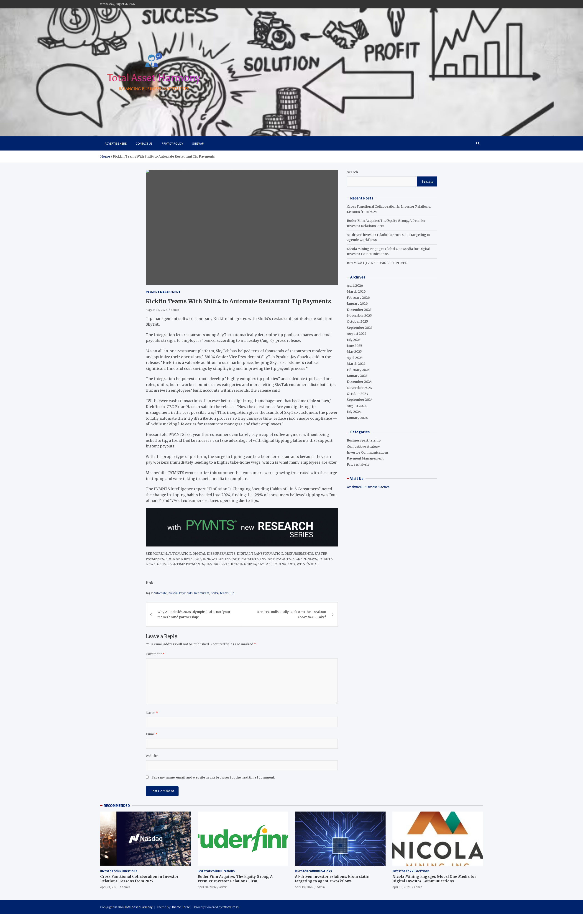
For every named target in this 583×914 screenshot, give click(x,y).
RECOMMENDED (117, 805)
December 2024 (359, 382)
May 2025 (354, 352)
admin (175, 310)
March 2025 (356, 364)
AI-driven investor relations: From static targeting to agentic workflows (332, 878)
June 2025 (354, 346)
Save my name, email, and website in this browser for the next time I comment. (213, 777)
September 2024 (360, 400)
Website (152, 756)
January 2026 (357, 303)
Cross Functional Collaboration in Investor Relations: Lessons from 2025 (139, 878)
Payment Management (163, 292)
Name (152, 713)
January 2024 (357, 418)
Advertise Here (116, 143)
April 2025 (355, 358)
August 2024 (357, 406)
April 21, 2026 (109, 887)
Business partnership (364, 440)
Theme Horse (181, 907)
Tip (232, 593)
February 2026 (358, 298)
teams (224, 593)
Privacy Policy (172, 143)
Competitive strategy (363, 446)
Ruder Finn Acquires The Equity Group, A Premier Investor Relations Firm (235, 878)
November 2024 (359, 388)
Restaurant (201, 593)
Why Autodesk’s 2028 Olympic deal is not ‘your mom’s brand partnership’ (193, 614)
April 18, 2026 (401, 887)
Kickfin (173, 593)
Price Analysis (358, 464)
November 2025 (359, 316)
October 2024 (357, 394)
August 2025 (356, 334)
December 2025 (359, 310)
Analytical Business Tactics (368, 487)
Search (352, 172)
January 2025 (357, 376)
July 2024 (354, 412)
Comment (155, 654)
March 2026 (356, 291)
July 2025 (354, 340)
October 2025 (357, 321)
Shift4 (214, 593)
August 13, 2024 (156, 310)
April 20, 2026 (207, 887)
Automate (160, 593)
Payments (186, 593)
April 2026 (355, 285)
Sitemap (198, 143)
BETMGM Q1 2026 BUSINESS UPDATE (377, 263)
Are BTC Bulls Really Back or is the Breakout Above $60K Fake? (291, 614)
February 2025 (358, 370)
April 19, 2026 (304, 887)
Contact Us (144, 143)
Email (151, 734)
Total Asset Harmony (139, 907)
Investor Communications (368, 452)
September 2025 (360, 328)
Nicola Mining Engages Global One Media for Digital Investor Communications (434, 878)
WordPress (231, 907)
